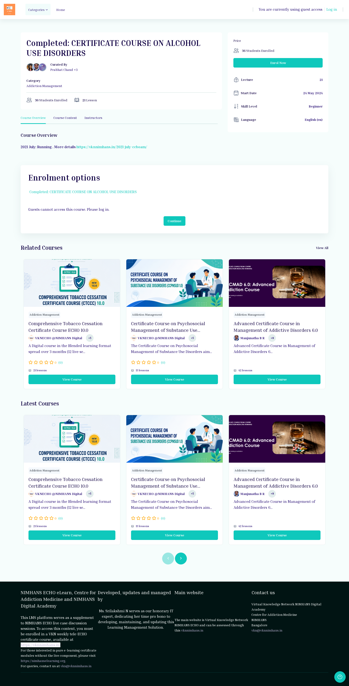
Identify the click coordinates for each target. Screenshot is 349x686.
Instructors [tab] (93, 118)
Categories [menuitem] (36, 10)
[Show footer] (340, 677)
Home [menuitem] (60, 10)
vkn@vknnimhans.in (76, 666)
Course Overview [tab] (33, 118)
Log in (331, 9)
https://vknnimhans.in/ (40, 644)
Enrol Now (278, 63)
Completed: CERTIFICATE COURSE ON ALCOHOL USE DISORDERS (83, 191)
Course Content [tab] (65, 118)
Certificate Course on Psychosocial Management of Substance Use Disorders (168, 326)
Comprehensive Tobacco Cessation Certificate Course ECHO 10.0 (65, 326)
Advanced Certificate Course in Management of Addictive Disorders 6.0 (276, 326)
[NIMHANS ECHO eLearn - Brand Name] (9, 9)
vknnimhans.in (192, 630)
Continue (174, 221)
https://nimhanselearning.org (43, 661)
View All (322, 248)
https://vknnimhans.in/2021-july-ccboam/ (111, 147)
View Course (72, 379)
